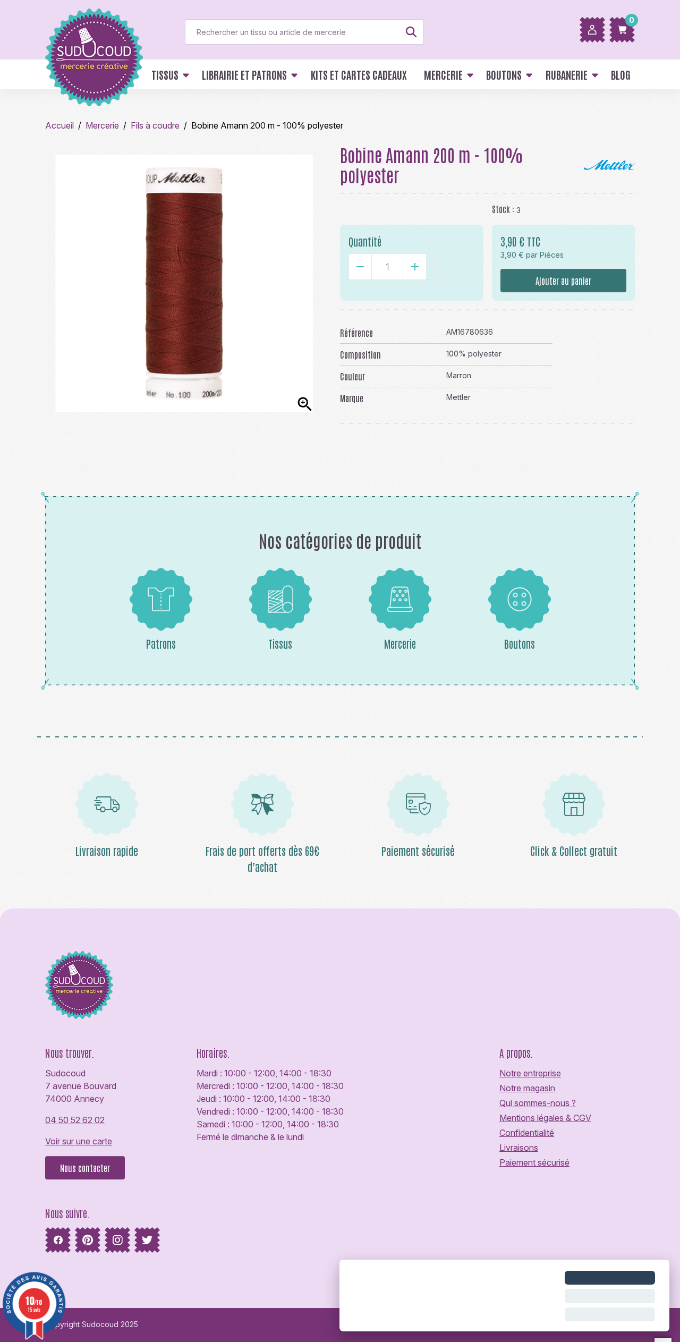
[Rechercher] (411, 32)
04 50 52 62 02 (75, 1120)
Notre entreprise (530, 1073)
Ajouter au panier (563, 280)
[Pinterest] (87, 1240)
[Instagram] (117, 1240)
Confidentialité (526, 1132)
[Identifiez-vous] (592, 30)
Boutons (519, 643)
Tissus (280, 643)
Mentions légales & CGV (545, 1117)
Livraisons (518, 1147)
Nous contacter (85, 1167)
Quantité (364, 241)
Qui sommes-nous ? (537, 1103)
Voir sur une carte (78, 1141)
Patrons (161, 643)
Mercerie (400, 643)
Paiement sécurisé (534, 1162)
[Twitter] (147, 1240)
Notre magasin (527, 1088)
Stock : (503, 208)
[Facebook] (58, 1240)
